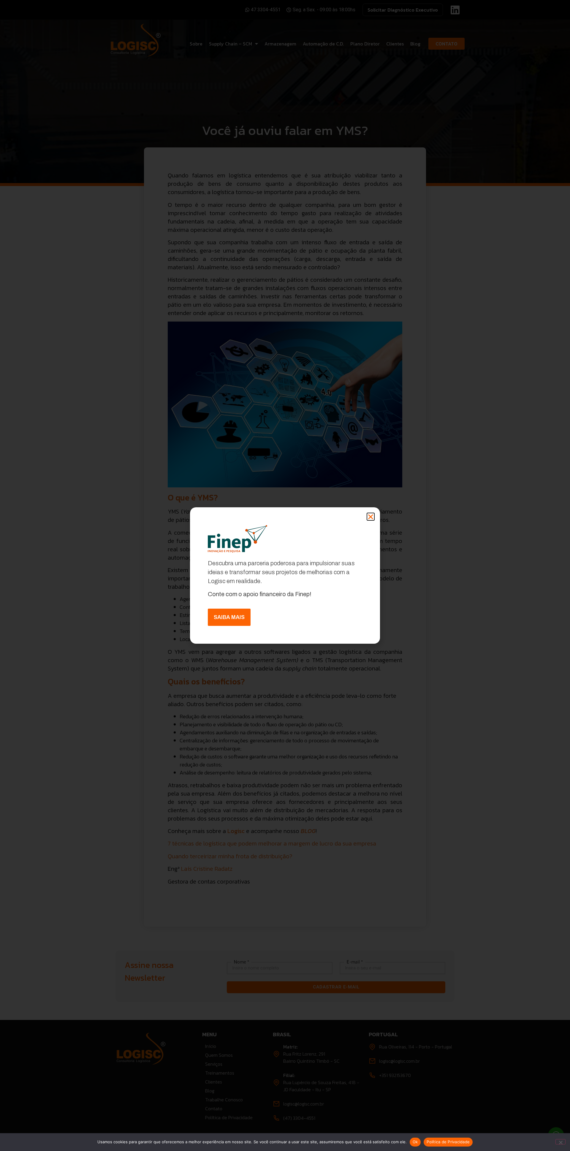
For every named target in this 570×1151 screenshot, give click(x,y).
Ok (415, 1141)
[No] (560, 1141)
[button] (370, 516)
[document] (285, 575)
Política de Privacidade (448, 1141)
